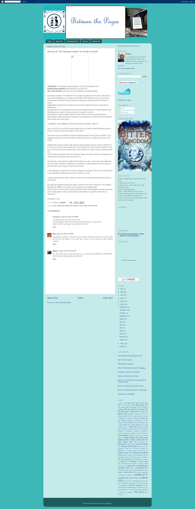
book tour (133, 429)
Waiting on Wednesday (141, 489)
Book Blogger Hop (129, 422)
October (122, 313)
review (81, 206)
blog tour (145, 418)
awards (146, 416)
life (147, 455)
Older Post (108, 298)
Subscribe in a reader (124, 100)
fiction (135, 446)
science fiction (133, 478)
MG (119, 459)
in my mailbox (138, 455)
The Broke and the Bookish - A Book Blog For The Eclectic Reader (132, 235)
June (121, 325)
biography (122, 418)
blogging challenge (126, 420)
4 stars (141, 409)
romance (121, 478)
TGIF (139, 483)
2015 (122, 295)
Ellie (54, 234)
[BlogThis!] (77, 203)
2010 (122, 346)
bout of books (142, 429)
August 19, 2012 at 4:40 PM (64, 234)
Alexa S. (55, 251)
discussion (141, 442)
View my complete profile (126, 68)
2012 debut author (138, 405)
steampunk (135, 481)
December (123, 307)
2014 (122, 298)
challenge (128, 431)
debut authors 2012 (125, 442)
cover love (137, 435)
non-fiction (124, 463)
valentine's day (142, 487)
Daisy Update (129, 437)
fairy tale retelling (142, 444)
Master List (96, 41)
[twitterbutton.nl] (124, 95)
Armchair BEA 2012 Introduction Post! (130, 356)
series (86, 206)
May (121, 328)
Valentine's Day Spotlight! (126, 394)
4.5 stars (121, 411)
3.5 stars (131, 409)
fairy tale (130, 444)
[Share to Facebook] (81, 203)
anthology (129, 414)
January (122, 340)
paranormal (131, 466)
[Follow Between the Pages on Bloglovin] (127, 84)
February (123, 337)
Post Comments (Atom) (63, 303)
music (146, 459)
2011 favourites (125, 405)
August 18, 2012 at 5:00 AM (69, 217)
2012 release (142, 407)
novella (140, 463)
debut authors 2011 (138, 440)
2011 (122, 343)
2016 (122, 292)
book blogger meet (143, 422)
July (121, 322)
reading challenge (142, 472)
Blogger (108, 503)
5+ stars (142, 412)
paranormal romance (71, 206)
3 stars (120, 409)
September (123, 316)
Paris (132, 468)
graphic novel (132, 450)
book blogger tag (124, 424)
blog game (136, 418)
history (124, 455)
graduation (121, 450)
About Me (59, 41)
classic (133, 433)
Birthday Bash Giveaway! (126, 364)
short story (91, 206)
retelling (129, 475)
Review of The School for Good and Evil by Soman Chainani (132, 381)
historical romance (140, 452)
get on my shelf (132, 448)
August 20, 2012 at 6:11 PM (67, 251)
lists (121, 457)
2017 (122, 289)
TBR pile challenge (128, 483)
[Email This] (74, 203)
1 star (119, 403)
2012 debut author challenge (127, 407)
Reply (54, 227)
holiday (130, 455)
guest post (142, 450)
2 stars (136, 403)
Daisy (56, 202)
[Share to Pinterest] (83, 203)
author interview (137, 416)
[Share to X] (79, 203)
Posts (122, 108)
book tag (125, 429)
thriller (146, 483)
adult (120, 414)
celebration (120, 431)
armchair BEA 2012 (140, 414)
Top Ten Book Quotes (125, 360)
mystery (122, 461)
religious (122, 475)
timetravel (124, 485)
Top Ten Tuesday (135, 485)
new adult (144, 461)
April (121, 331)
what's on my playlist (126, 492)
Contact (85, 41)
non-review (133, 463)
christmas (126, 433)
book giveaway (137, 424)
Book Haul (133, 427)
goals (143, 448)
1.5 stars (127, 403)
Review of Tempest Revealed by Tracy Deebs (132, 390)
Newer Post (52, 298)
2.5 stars (145, 403)
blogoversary (138, 420)
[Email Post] (70, 202)
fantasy (124, 446)
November (123, 310)
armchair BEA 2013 (124, 416)
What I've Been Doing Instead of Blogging (131, 368)
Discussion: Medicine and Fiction (128, 376)
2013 (122, 301)
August (122, 319)
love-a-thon (137, 457)
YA (96, 206)
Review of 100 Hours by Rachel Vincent (130, 386)
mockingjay (138, 459)
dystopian (121, 444)
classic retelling (142, 433)
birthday (129, 418)
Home (50, 41)
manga (144, 457)
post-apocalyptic (123, 470)
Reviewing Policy (72, 41)
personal (140, 468)
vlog (131, 489)
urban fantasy (131, 487)
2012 (122, 304)
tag (142, 481)
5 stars (54, 206)
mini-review (128, 459)
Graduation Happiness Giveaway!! (129, 372)
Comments (124, 112)
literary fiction (128, 457)
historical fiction (123, 453)
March (122, 334)
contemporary (123, 435)
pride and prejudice (137, 470)
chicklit (136, 431)
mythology (60, 206)
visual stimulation (122, 489)
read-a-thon (128, 472)
